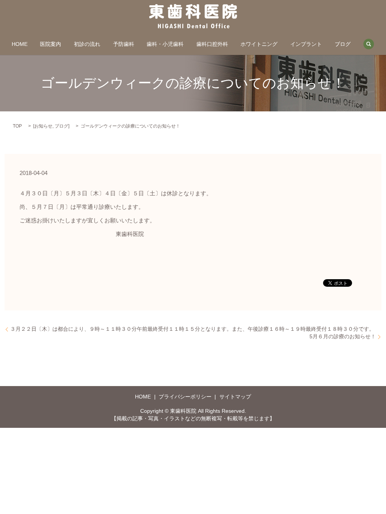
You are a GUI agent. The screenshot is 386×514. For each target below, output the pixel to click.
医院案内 (50, 44)
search (368, 44)
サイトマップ (235, 397)
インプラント (306, 44)
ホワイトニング (258, 44)
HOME (20, 44)
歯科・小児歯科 (165, 44)
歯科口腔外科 (212, 44)
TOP (17, 126)
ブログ (343, 44)
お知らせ (43, 126)
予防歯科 (123, 44)
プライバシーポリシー (185, 397)
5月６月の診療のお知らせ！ (342, 336)
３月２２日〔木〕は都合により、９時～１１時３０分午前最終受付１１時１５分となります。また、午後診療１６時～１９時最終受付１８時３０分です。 (192, 329)
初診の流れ (87, 44)
